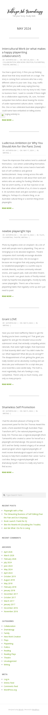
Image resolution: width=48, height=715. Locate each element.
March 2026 (9, 555)
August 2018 (9, 580)
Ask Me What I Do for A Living (17, 528)
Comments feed (11, 686)
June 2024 (8, 566)
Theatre (6, 65)
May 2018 (8, 583)
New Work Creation (25, 62)
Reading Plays (10, 654)
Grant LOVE (9, 319)
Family (6, 633)
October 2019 (10, 576)
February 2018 (10, 587)
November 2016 (11, 611)
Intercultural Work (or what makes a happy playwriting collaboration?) (24, 52)
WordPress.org (10, 689)
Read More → (7, 120)
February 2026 (10, 559)
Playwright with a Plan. (13, 510)
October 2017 (10, 597)
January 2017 (9, 604)
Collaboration (9, 62)
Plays (42, 235)
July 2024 (8, 562)
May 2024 (8, 569)
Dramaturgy (9, 629)
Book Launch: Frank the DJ (15, 521)
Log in (6, 679)
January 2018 (9, 590)
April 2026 (8, 552)
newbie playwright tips (16, 231)
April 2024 (8, 573)
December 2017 (11, 594)
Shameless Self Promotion (18, 407)
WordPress (35, 709)
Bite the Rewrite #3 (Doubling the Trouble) (22, 524)
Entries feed (9, 682)
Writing (13, 65)
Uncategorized (10, 661)
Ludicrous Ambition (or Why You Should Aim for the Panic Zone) (22, 144)
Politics (7, 647)
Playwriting (39, 62)
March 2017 (9, 601)
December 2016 (11, 608)
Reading (7, 650)
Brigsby (21, 709)
